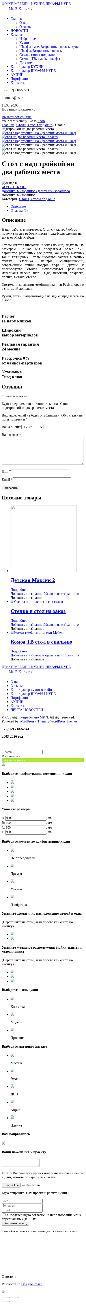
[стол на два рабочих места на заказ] (30, 137)
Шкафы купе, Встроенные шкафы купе (49, 46)
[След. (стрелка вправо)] (8, 1301)
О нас (23, 22)
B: (3, 823)
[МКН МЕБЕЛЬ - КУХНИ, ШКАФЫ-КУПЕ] (36, 4)
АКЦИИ (17, 74)
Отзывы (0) (19, 210)
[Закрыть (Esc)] (3, 1297)
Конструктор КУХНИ (27, 66)
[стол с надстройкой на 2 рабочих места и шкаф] (39, 133)
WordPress (26, 721)
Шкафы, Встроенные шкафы (41, 50)
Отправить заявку (15, 1223)
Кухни (24, 42)
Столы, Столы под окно (34, 125)
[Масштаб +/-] (17, 1297)
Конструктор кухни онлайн (31, 690)
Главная (16, 18)
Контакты (18, 83)
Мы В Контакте (20, 8)
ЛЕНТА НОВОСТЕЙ (27, 710)
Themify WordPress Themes (57, 721)
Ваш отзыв (11, 435)
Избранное (27, 38)
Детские (25, 62)
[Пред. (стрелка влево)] (3, 1301)
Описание (18, 206)
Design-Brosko (31, 1284)
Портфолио (19, 78)
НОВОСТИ (19, 30)
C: (3, 827)
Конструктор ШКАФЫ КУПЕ (33, 70)
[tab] (47, 207)
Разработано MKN (34, 717)
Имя (6, 471)
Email (7, 479)
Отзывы (25, 26)
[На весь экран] (12, 1297)
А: (3, 818)
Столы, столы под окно (37, 54)
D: (3, 832)
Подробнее (19, 590)
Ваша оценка (11, 427)
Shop (41, 121)
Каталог (17, 34)
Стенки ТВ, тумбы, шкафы (39, 58)
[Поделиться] (8, 1297)
